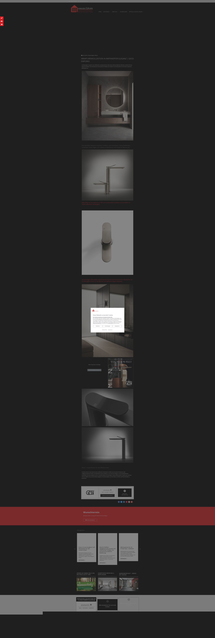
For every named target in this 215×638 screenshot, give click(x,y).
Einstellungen (107, 326)
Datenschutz (104, 329)
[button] (1, 18)
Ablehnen (98, 326)
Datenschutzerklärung (97, 323)
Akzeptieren (117, 326)
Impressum (110, 329)
